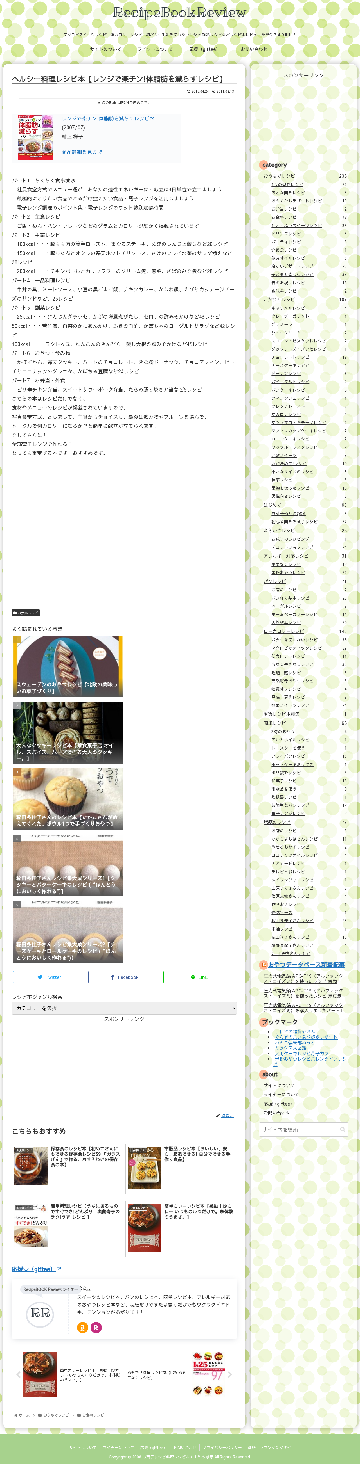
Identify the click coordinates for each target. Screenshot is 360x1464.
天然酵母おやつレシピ (309, 681)
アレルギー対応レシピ (305, 555)
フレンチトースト (309, 406)
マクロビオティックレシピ (309, 648)
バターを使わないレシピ (309, 640)
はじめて (305, 505)
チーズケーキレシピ (309, 365)
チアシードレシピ (309, 863)
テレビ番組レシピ (309, 871)
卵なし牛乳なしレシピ (309, 664)
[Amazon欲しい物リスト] (82, 1327)
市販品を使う (309, 789)
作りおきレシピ (309, 904)
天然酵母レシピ (309, 622)
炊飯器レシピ (309, 797)
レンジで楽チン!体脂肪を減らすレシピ (105, 118)
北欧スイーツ (309, 455)
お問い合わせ (277, 1112)
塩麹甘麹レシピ (309, 672)
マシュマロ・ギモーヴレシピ (309, 422)
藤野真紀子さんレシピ (309, 945)
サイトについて (279, 1085)
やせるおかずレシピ (309, 847)
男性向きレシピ (309, 496)
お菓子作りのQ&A (309, 513)
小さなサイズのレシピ (309, 471)
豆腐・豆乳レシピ (309, 697)
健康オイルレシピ (309, 258)
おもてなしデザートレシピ (309, 201)
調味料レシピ (309, 291)
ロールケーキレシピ (309, 439)
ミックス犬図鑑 (290, 1048)
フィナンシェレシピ (309, 398)
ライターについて (282, 1094)
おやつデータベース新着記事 (306, 964)
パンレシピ (305, 581)
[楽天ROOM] (96, 1327)
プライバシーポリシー (222, 1447)
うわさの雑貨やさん (295, 1031)
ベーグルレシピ (309, 606)
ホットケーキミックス (309, 764)
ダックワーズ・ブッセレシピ (309, 349)
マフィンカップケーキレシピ (309, 430)
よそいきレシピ (305, 530)
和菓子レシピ (309, 781)
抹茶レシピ (309, 480)
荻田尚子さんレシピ (309, 937)
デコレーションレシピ (309, 547)
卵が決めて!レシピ (309, 463)
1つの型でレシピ (309, 184)
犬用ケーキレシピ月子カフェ (304, 1053)
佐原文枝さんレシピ (309, 896)
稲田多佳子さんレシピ (309, 920)
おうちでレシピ (305, 176)
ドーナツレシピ (309, 373)
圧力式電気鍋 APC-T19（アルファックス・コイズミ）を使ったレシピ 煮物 (303, 978)
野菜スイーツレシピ (309, 705)
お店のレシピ (309, 590)
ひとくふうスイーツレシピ (309, 225)
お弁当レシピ (309, 209)
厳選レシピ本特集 (305, 714)
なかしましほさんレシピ (309, 839)
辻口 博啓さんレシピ (309, 953)
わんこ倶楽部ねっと (295, 1042)
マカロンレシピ (309, 414)
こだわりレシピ (305, 299)
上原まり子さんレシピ (309, 888)
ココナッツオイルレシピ (309, 855)
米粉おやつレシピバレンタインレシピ (310, 1061)
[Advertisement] (124, 540)
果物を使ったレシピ (309, 488)
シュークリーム (309, 332)
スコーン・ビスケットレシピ (309, 341)
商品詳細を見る (79, 151)
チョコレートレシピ (309, 357)
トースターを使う (309, 748)
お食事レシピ (27, 613)
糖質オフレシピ (309, 689)
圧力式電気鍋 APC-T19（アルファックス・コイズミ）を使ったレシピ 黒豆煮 (303, 993)
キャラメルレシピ (309, 308)
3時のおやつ (309, 731)
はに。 (85, 1288)
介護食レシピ (309, 250)
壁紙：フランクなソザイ (269, 1447)
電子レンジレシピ (309, 813)
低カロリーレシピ (309, 656)
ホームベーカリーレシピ (309, 614)
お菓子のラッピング (309, 539)
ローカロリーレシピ (305, 631)
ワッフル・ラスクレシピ (309, 447)
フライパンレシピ (309, 756)
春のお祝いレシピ (309, 283)
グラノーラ (309, 324)
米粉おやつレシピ (309, 572)
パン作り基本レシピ (309, 598)
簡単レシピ (305, 723)
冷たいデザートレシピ (309, 266)
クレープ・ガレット (309, 316)
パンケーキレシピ (309, 390)
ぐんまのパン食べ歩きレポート (306, 1037)
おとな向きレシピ (309, 192)
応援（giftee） (279, 1103)
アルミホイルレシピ (309, 740)
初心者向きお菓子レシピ (309, 521)
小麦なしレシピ (309, 564)
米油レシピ (309, 929)
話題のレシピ (305, 822)
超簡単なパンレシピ (309, 805)
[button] (343, 1129)
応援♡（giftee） (34, 1269)
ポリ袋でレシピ (309, 772)
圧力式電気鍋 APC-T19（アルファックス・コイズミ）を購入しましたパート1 (303, 1007)
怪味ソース (309, 912)
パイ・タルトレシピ (309, 381)
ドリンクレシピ (309, 233)
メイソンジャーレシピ (309, 880)
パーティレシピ (309, 242)
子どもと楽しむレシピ (309, 274)
